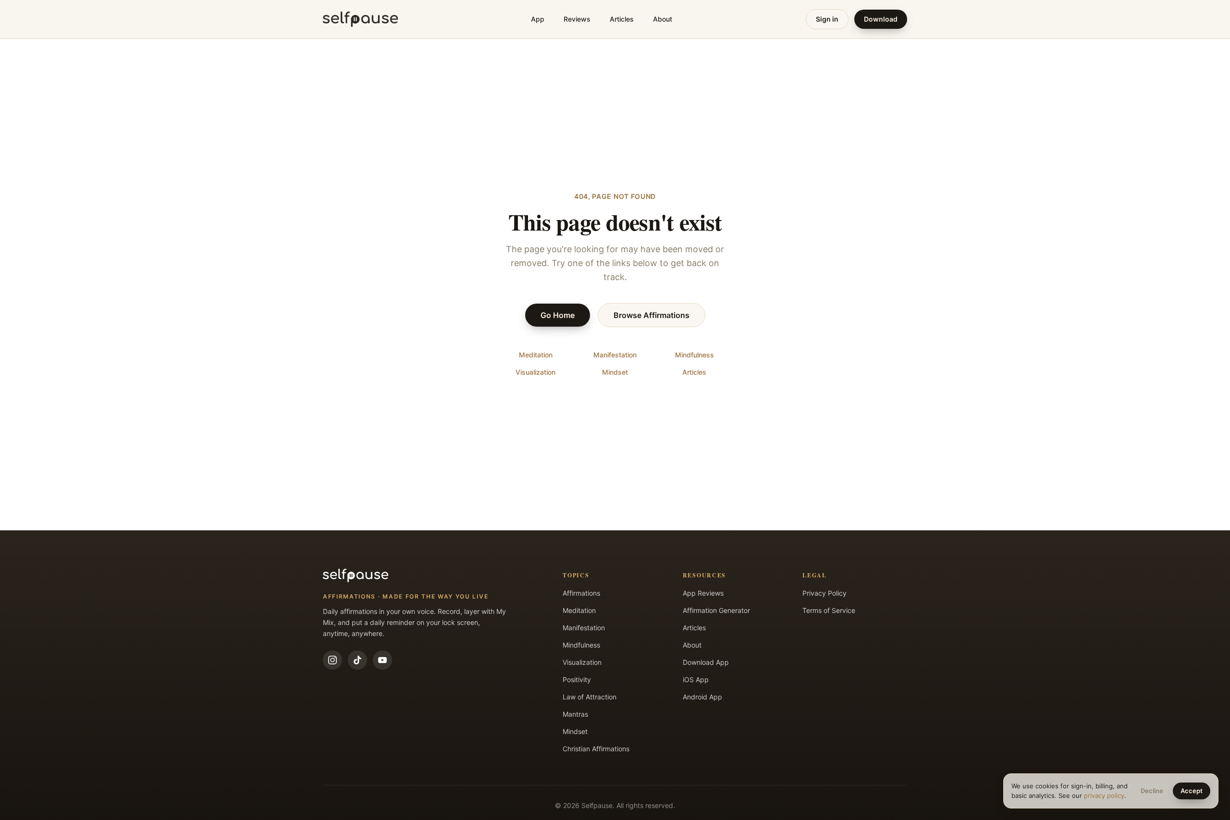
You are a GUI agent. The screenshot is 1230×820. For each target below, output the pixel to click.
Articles (622, 19)
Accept (1192, 791)
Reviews (577, 19)
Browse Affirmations (651, 315)
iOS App (696, 679)
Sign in (827, 19)
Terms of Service (828, 610)
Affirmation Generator (716, 610)
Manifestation (615, 355)
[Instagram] (332, 660)
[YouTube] (382, 660)
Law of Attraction (589, 697)
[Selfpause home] (360, 19)
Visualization (535, 372)
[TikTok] (357, 660)
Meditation (536, 355)
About (662, 19)
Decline (1152, 791)
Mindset (615, 372)
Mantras (575, 714)
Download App (706, 662)
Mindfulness (694, 355)
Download (881, 19)
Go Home (558, 315)
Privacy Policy (824, 593)
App (537, 19)
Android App (702, 697)
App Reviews (703, 593)
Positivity (577, 679)
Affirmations (581, 593)
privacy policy (1104, 795)
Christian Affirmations (596, 749)
